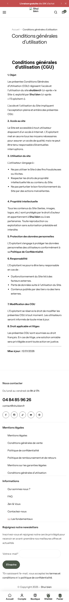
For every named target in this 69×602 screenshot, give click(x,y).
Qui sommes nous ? (19, 489)
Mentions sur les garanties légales (27, 465)
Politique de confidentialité (23, 450)
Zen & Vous (14, 504)
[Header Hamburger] (6, 12)
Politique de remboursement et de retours (32, 457)
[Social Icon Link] (6, 415)
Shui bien (46, 586)
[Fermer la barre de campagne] (65, 3)
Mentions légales (17, 435)
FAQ (10, 496)
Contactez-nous (17, 511)
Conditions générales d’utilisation (27, 472)
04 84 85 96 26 (17, 399)
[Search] (55, 12)
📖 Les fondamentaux (20, 518)
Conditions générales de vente (25, 442)
